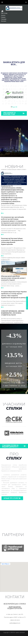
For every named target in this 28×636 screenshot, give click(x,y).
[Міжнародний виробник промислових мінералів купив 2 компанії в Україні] (2, 287)
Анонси (3, 15)
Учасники (3, 19)
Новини (3, 17)
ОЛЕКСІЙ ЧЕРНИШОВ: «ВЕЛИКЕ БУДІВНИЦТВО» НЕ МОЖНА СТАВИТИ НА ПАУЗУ (12, 313)
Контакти (3, 21)
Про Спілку (4, 13)
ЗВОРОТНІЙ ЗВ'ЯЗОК (27, 303)
